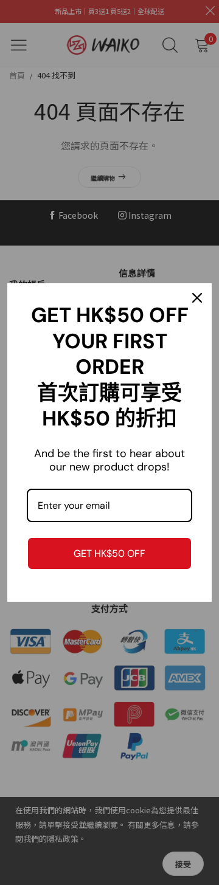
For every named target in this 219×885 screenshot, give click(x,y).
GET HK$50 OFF (109, 553)
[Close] (197, 297)
